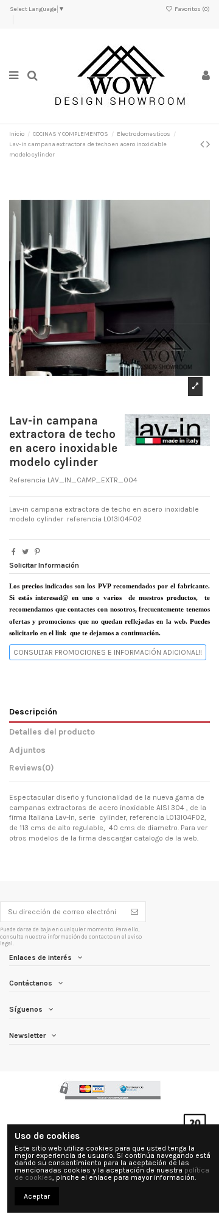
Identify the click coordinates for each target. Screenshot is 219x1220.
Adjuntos (27, 750)
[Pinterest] (37, 552)
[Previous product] (203, 144)
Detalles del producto (52, 731)
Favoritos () (191, 9)
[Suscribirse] (134, 912)
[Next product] (208, 144)
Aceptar (37, 1196)
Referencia (27, 480)
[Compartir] (14, 552)
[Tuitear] (25, 552)
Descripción (33, 711)
